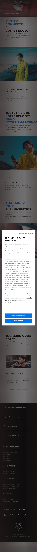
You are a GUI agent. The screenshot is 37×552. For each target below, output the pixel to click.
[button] (26, 233)
